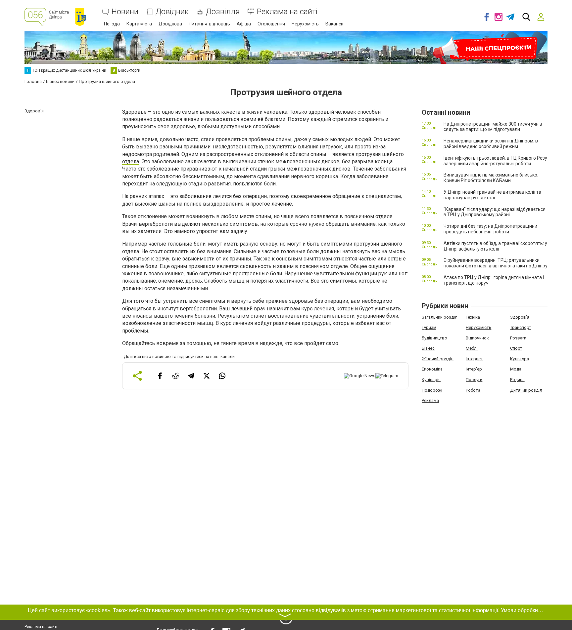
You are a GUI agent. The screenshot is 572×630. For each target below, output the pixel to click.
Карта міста (139, 23)
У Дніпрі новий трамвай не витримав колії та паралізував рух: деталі (492, 194)
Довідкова (170, 23)
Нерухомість (305, 23)
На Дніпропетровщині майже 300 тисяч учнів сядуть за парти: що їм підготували (493, 126)
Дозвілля (223, 11)
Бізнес (428, 348)
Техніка (473, 317)
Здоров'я (519, 317)
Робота (473, 390)
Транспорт (520, 327)
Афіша (244, 23)
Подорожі (432, 390)
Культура (519, 358)
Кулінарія (431, 379)
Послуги (474, 379)
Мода (515, 369)
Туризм (429, 327)
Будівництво (434, 337)
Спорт (516, 348)
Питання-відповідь (209, 23)
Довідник (172, 11)
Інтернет (474, 358)
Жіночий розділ (437, 358)
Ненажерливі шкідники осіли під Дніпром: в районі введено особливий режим (491, 143)
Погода (112, 23)
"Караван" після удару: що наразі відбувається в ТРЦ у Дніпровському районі (495, 212)
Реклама (430, 400)
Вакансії (334, 23)
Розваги (518, 337)
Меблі (472, 348)
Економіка (432, 369)
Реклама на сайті (287, 11)
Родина (517, 379)
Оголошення (271, 23)
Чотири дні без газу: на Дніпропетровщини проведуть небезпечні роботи (490, 228)
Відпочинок (477, 337)
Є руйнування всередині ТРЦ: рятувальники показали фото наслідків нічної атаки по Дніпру (496, 262)
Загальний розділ (439, 317)
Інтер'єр (474, 369)
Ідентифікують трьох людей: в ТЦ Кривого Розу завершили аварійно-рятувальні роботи (495, 160)
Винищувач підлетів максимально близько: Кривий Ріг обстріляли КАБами (491, 177)
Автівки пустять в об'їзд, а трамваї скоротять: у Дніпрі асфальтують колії (495, 246)
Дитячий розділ (526, 390)
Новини (125, 11)
